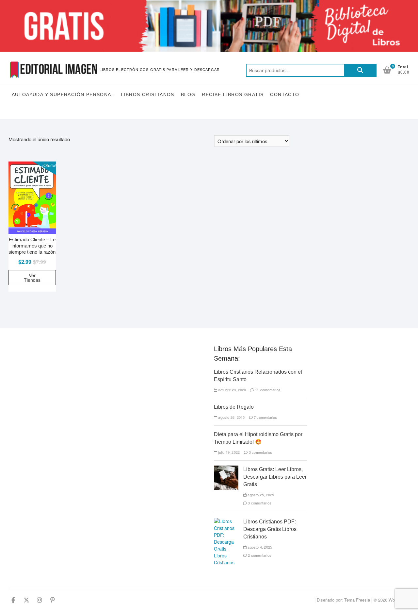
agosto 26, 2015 (231, 417)
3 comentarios (260, 452)
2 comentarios (259, 555)
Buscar (360, 70)
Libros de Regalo (234, 407)
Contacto (284, 94)
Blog (188, 94)
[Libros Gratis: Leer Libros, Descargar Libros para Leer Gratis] (226, 469)
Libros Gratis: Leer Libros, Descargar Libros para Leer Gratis (275, 477)
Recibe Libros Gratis (233, 94)
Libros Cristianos (147, 94)
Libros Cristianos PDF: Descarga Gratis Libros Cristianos (270, 529)
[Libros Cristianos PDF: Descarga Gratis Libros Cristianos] (226, 521)
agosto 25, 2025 (260, 494)
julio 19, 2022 (228, 452)
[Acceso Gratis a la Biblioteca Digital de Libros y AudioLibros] (209, 3)
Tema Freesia (357, 600)
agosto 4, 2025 (259, 547)
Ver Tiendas (32, 277)
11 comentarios (267, 389)
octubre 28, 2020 (231, 389)
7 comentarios (265, 417)
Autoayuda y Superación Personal (63, 94)
